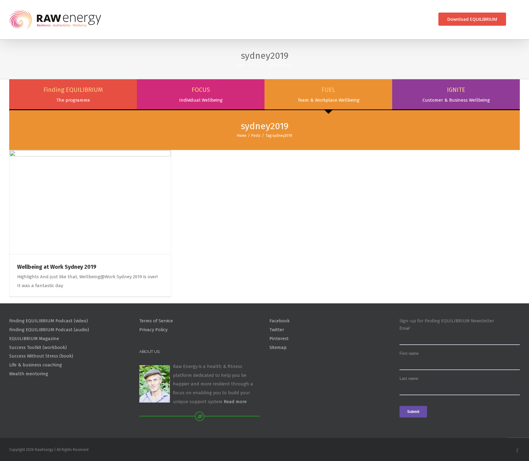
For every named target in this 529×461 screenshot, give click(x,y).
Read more (235, 401)
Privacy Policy (153, 329)
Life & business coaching (35, 365)
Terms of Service (156, 321)
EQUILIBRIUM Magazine (34, 338)
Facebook (279, 321)
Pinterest (279, 338)
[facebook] (517, 450)
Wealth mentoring (28, 374)
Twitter (276, 329)
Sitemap (278, 347)
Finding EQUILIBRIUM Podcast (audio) (49, 329)
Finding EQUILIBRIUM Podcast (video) (48, 321)
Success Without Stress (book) (41, 356)
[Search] (517, 19)
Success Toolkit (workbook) (38, 347)
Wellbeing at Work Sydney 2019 (56, 267)
